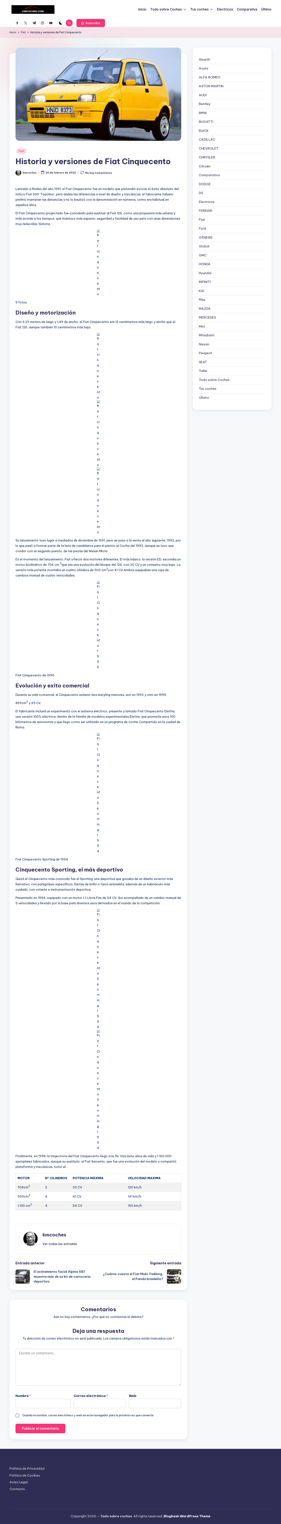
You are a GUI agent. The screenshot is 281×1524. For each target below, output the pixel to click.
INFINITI (205, 282)
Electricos (206, 202)
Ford (202, 228)
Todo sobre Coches (214, 380)
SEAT (203, 362)
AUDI (203, 95)
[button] (90, 23)
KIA (201, 291)
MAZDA (205, 309)
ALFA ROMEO (209, 77)
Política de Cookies (25, 1475)
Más (202, 300)
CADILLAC (207, 139)
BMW (203, 113)
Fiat (21, 151)
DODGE (205, 184)
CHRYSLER (207, 157)
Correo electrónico (91, 1396)
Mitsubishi (206, 335)
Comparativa (209, 175)
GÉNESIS (205, 237)
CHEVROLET (208, 148)
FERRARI (205, 211)
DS (201, 193)
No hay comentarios (98, 172)
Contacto (17, 1489)
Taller (203, 371)
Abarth (204, 59)
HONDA (204, 264)
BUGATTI (206, 122)
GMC (203, 255)
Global (204, 246)
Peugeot (205, 353)
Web (132, 1396)
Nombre (23, 1396)
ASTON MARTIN (211, 86)
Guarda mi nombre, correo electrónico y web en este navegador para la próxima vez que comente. (88, 1415)
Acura (203, 68)
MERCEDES (207, 317)
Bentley (204, 104)
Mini (202, 326)
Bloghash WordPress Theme (187, 1516)
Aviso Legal (19, 1482)
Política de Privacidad (27, 1468)
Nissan (204, 344)
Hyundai (205, 273)
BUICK (204, 131)
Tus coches (207, 389)
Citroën (204, 166)
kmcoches (54, 1235)
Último (204, 397)
